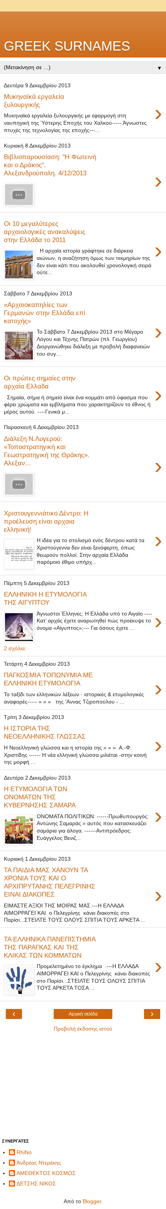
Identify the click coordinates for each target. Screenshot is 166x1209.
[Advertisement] (83, 21)
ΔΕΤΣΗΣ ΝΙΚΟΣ (36, 1183)
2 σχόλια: (15, 648)
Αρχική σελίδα (83, 1014)
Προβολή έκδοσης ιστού (83, 1029)
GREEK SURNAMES (67, 46)
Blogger (92, 1201)
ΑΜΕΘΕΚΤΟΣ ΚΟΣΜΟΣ (46, 1173)
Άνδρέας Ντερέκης (39, 1163)
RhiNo (24, 1152)
